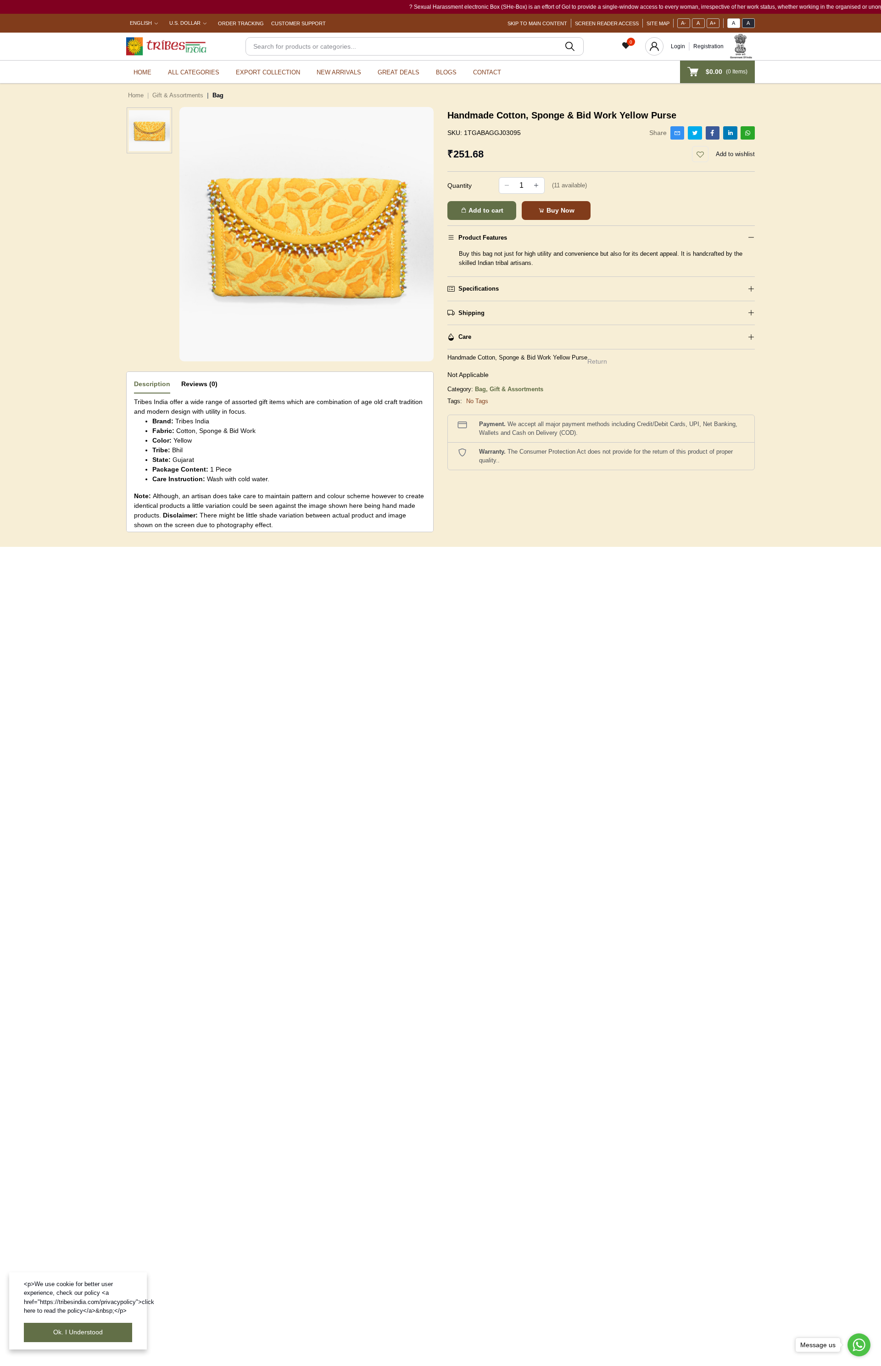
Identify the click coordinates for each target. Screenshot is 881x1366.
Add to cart (485, 210)
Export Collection (268, 72)
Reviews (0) (199, 384)
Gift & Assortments (177, 95)
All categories (193, 72)
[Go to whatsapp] (859, 1344)
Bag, (482, 389)
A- (683, 23)
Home (142, 72)
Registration (708, 46)
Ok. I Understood (78, 1332)
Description (152, 384)
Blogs (446, 72)
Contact (487, 72)
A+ (713, 23)
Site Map (658, 23)
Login (678, 46)
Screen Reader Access (607, 23)
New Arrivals (339, 72)
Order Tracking (241, 23)
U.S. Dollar (185, 23)
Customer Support (298, 23)
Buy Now (559, 210)
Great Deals (398, 72)
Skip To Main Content (537, 23)
